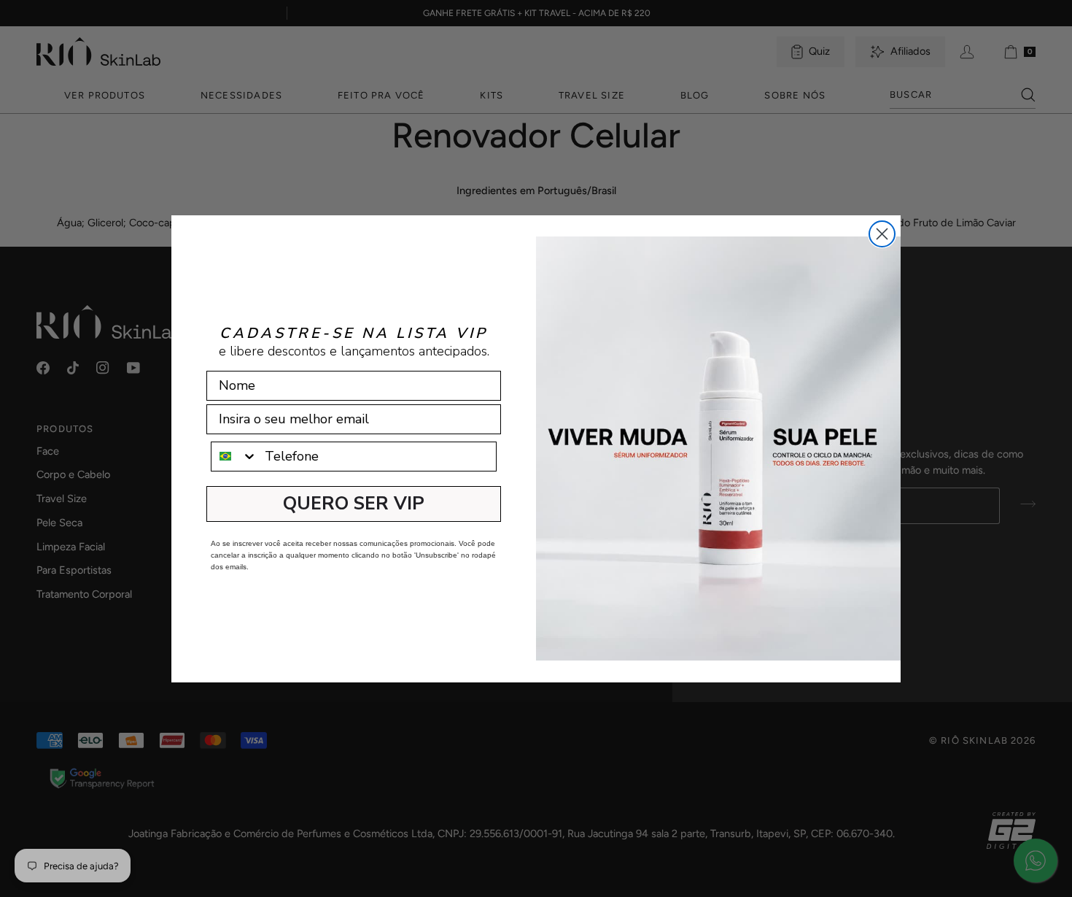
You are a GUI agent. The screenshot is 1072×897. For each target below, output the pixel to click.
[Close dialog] (882, 234)
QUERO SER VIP (353, 503)
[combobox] (234, 456)
